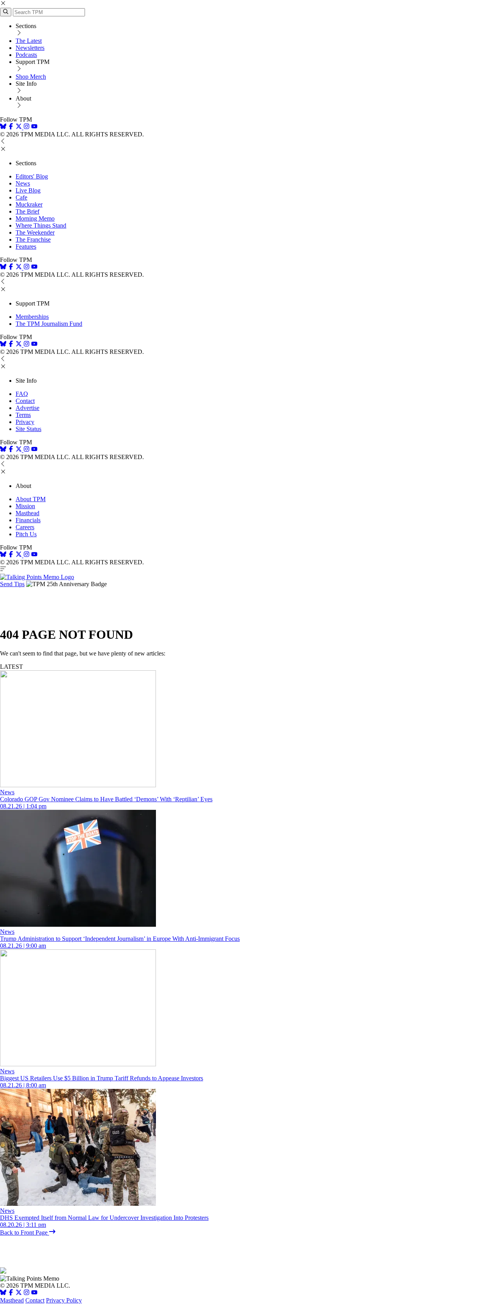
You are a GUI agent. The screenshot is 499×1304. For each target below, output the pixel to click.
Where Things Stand (41, 225)
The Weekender (35, 232)
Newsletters (30, 47)
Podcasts (26, 54)
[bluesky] (3, 127)
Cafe (21, 197)
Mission (25, 506)
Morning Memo (35, 218)
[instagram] (26, 127)
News (23, 183)
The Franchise (33, 239)
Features (26, 246)
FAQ (22, 393)
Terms (23, 415)
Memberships (32, 316)
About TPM (31, 499)
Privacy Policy (64, 1300)
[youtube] (34, 127)
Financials (28, 520)
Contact (25, 401)
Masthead (27, 513)
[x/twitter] (19, 127)
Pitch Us (26, 534)
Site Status (28, 429)
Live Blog (28, 190)
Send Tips (12, 584)
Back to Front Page (24, 1232)
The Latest (29, 40)
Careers (25, 527)
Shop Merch (31, 76)
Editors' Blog (32, 176)
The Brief (27, 211)
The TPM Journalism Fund (49, 323)
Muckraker (29, 204)
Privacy (25, 422)
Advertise (27, 408)
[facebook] (11, 127)
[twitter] (19, 1293)
